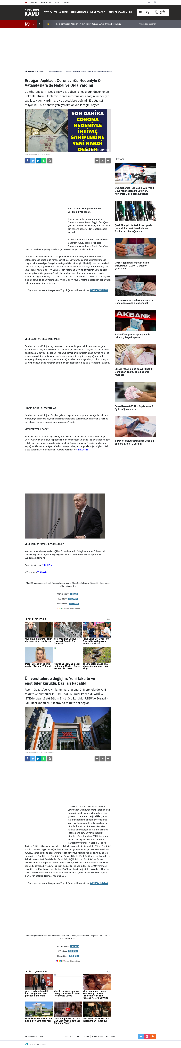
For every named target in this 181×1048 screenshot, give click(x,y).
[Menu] (140, 12)
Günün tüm (147, 24)
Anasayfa (69, 1037)
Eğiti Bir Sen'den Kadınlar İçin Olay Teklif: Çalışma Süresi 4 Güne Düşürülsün (88, 24)
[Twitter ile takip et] (141, 1036)
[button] (97, 160)
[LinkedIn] (38, 160)
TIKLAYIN (42, 572)
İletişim (86, 1037)
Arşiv (57, 2)
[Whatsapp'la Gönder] (43, 160)
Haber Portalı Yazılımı (37, 1044)
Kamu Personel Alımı (120, 12)
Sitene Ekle (65, 2)
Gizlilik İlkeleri (97, 1037)
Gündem (63, 12)
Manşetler (34, 2)
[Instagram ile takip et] (147, 1036)
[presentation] (34, 24)
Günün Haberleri (46, 2)
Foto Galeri (50, 12)
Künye (78, 1037)
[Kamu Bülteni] (32, 12)
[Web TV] (149, 2)
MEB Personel (98, 12)
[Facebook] (27, 160)
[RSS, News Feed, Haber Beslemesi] (153, 1036)
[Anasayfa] (26, 2)
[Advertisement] (90, 49)
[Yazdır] (49, 160)
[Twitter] (32, 160)
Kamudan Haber (79, 12)
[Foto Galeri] (155, 2)
